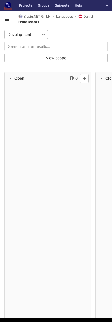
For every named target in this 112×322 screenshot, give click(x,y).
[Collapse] (10, 78)
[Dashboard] (8, 5)
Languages (64, 16)
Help (78, 5)
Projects (25, 5)
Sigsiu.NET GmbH (37, 16)
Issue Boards (28, 22)
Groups (43, 5)
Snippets (62, 5)
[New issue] (84, 78)
